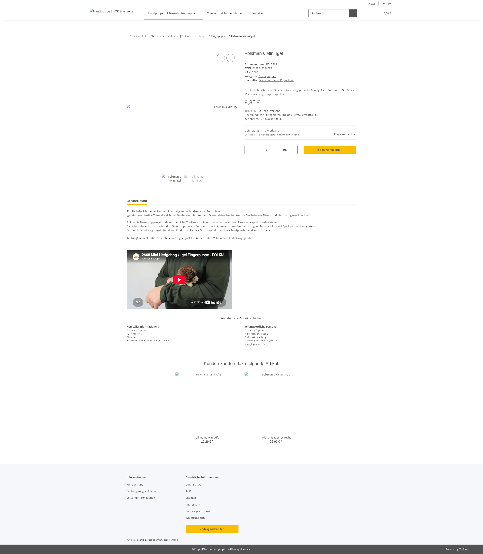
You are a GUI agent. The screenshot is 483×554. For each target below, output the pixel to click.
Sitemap (191, 497)
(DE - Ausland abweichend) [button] (285, 134)
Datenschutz (194, 484)
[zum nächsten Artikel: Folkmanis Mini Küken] (352, 36)
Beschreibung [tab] (137, 200)
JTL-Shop (463, 549)
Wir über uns (135, 484)
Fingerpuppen (267, 76)
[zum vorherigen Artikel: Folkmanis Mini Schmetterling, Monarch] (344, 36)
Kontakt (386, 3)
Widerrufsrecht (195, 517)
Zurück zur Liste (138, 36)
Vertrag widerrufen (212, 529)
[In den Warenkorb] (130, 49)
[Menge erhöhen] (293, 150)
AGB (188, 491)
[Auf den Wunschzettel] (230, 58)
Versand (275, 111)
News (371, 3)
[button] (364, 13)
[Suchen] (353, 13)
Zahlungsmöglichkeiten (141, 491)
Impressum (193, 504)
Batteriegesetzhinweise (200, 511)
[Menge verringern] (249, 150)
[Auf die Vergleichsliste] (221, 58)
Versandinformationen (141, 497)
